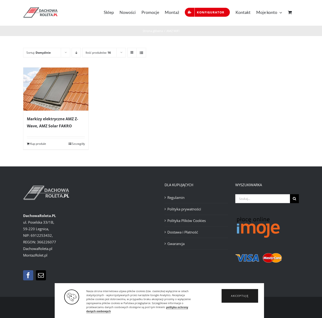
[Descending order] (76, 52)
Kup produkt (38, 144)
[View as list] (141, 52)
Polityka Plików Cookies (186, 220)
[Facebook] (28, 275)
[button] (240, 296)
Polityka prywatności (184, 209)
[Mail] (41, 275)
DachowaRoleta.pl (37, 248)
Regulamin (176, 197)
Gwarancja (176, 243)
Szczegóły (78, 144)
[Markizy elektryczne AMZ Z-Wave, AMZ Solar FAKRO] (55, 89)
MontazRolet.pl (35, 255)
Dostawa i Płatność (182, 232)
